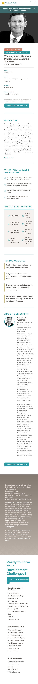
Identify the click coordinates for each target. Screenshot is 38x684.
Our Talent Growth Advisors (17, 611)
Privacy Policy (12, 669)
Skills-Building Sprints (15, 635)
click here (14, 534)
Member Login (13, 651)
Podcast (10, 616)
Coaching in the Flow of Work (18, 603)
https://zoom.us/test (12, 521)
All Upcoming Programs (15, 632)
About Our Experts (14, 598)
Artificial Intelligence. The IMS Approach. (19, 10)
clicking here (9, 527)
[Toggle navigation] (33, 3)
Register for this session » (17, 105)
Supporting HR (13, 609)
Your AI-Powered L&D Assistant (18, 606)
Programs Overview (14, 630)
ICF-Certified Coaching (15, 596)
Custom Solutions (13, 648)
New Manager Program (15, 643)
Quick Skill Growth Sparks (16, 638)
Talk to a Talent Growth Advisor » (18, 580)
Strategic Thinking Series (16, 640)
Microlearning (12, 601)
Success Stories (13, 619)
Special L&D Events (14, 645)
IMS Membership (13, 593)
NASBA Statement (14, 672)
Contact (10, 667)
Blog (9, 614)
